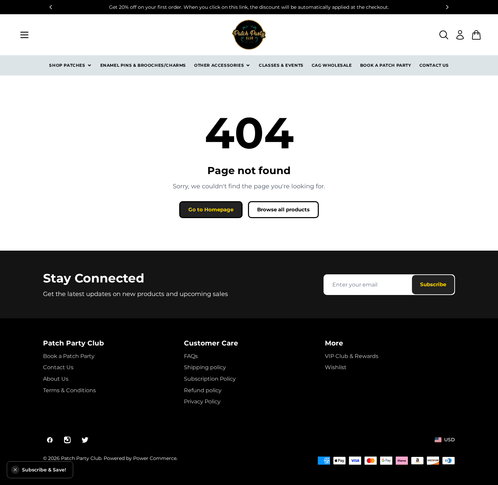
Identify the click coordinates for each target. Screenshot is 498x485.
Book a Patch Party (385, 65)
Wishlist (336, 367)
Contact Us (434, 65)
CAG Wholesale (332, 65)
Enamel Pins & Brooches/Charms (143, 65)
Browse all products (283, 209)
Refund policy (203, 390)
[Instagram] (67, 440)
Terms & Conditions (69, 390)
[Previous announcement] (50, 7)
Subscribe (433, 284)
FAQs (191, 356)
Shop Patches (67, 65)
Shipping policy (205, 367)
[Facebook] (50, 440)
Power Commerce (155, 458)
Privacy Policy (202, 401)
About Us (55, 379)
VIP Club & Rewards (351, 356)
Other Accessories (219, 65)
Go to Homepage (210, 209)
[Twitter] (85, 440)
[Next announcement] (447, 7)
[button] (15, 470)
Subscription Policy (210, 379)
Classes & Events (281, 65)
